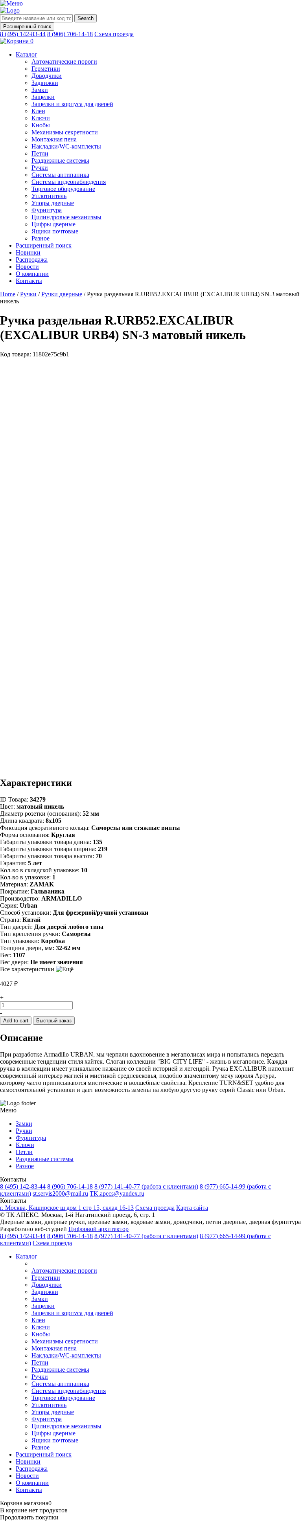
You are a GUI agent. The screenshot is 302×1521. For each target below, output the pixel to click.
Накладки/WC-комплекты (66, 146)
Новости (27, 266)
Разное (40, 238)
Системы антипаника (60, 174)
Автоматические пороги (64, 61)
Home (7, 294)
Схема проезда (114, 34)
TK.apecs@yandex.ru (117, 1193)
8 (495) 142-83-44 (23, 34)
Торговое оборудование (63, 188)
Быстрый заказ (54, 1021)
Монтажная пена (54, 139)
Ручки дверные (61, 294)
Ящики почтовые (54, 231)
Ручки (39, 167)
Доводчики (46, 75)
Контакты (29, 280)
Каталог (26, 54)
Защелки (43, 97)
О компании (32, 273)
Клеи (38, 111)
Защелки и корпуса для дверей (72, 104)
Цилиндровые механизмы (66, 217)
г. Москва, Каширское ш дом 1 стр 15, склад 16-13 (67, 1207)
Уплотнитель (48, 196)
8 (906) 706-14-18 (70, 34)
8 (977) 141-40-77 (146, 1186)
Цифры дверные (53, 224)
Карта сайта (192, 1207)
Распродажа (32, 259)
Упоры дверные (52, 203)
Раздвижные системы (60, 160)
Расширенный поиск (27, 26)
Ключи (40, 118)
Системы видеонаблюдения (68, 181)
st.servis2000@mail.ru (60, 1193)
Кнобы (40, 125)
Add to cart (15, 1021)
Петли (39, 153)
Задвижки (44, 82)
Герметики (45, 68)
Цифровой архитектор (98, 1229)
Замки (39, 89)
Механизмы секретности (64, 132)
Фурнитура (46, 210)
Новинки (28, 252)
